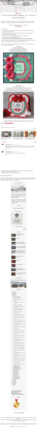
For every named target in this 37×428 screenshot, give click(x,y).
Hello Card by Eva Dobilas (17, 304)
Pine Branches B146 (12, 50)
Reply (6, 149)
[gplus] (17, 208)
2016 (13, 294)
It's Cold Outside (15, 328)
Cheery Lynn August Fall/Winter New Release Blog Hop (20, 269)
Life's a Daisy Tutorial (19, 264)
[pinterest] (22, 208)
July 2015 (15, 371)
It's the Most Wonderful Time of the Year (19, 359)
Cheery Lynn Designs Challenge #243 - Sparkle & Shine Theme (30, 138)
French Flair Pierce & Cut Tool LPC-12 (13, 89)
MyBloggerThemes (23, 426)
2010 (13, 384)
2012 (13, 382)
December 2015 (16, 296)
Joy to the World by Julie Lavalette (18, 342)
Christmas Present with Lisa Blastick (18, 346)
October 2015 (16, 367)
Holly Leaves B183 (22, 48)
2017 (13, 293)
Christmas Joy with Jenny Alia (17, 314)
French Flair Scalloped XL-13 (25, 89)
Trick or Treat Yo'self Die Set (16, 390)
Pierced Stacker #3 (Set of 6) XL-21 (22, 50)
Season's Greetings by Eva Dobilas (18, 335)
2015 (13, 295)
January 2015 (15, 378)
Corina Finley (18, 46)
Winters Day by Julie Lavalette (18, 311)
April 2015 (15, 374)
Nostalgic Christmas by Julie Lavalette (19, 357)
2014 (13, 379)
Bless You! (18, 260)
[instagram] (20, 208)
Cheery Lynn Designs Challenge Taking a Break (6, 138)
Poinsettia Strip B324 (15, 48)
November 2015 (16, 366)
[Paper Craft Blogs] (16, 404)
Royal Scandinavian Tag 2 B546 (27, 90)
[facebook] (13, 208)
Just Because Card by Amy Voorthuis (19, 348)
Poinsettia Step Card (16, 312)
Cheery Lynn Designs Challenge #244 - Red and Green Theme (18, 138)
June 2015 (15, 372)
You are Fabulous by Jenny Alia (18, 329)
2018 (13, 292)
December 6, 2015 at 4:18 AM (15, 144)
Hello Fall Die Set (14, 392)
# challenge (19, 13)
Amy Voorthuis (8, 144)
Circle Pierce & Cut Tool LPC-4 (25, 88)
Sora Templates (17, 426)
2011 (13, 383)
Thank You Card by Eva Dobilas (18, 320)
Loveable (17, 238)
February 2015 (16, 377)
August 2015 (15, 369)
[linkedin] (19, 208)
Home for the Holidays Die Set (16, 393)
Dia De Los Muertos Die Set (16, 391)
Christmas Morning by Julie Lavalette (19, 326)
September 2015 (16, 368)
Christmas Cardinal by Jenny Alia (18, 345)
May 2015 (15, 373)
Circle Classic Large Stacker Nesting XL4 (13, 88)
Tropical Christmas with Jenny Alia (18, 360)
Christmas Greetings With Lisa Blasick (19, 331)
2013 (13, 381)
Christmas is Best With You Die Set (17, 394)
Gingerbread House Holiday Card (18, 343)
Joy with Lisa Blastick (16, 362)
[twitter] (15, 208)
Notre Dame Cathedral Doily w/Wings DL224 (12, 90)
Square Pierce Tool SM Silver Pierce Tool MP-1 (18, 51)
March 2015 (15, 376)
